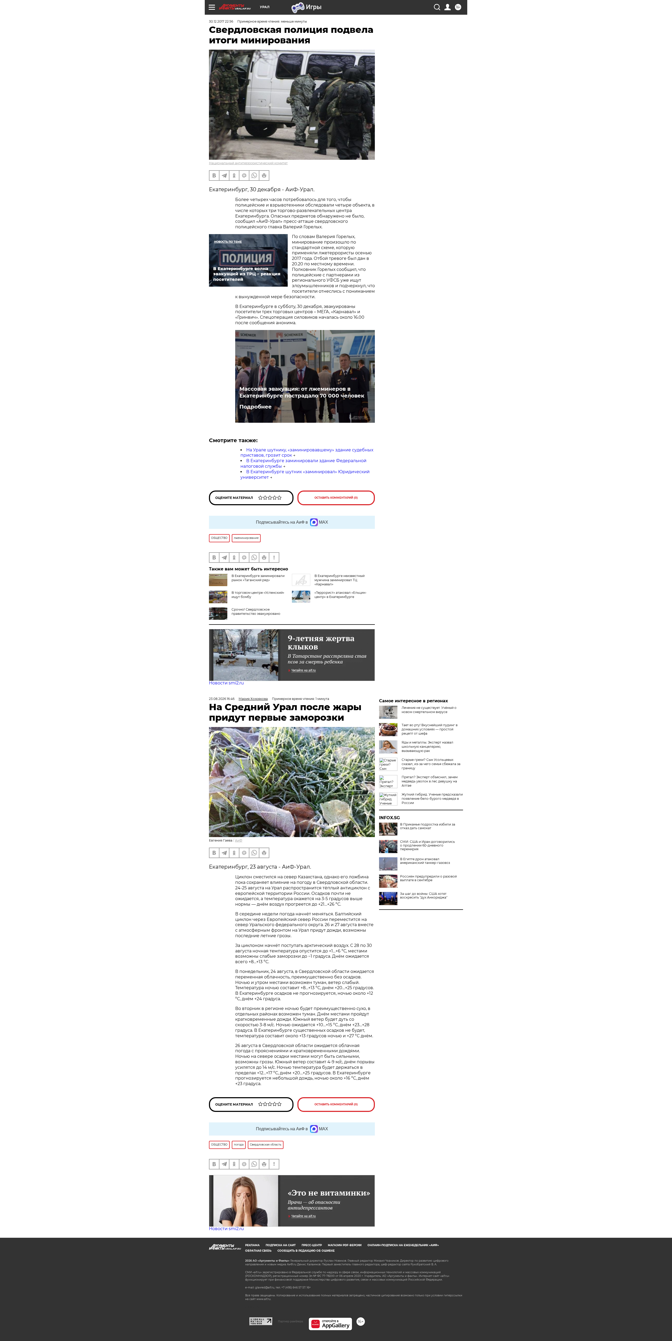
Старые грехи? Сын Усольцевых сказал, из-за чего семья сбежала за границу (431, 764)
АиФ (238, 840)
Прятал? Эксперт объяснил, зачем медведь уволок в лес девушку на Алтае (430, 781)
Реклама (252, 1245)
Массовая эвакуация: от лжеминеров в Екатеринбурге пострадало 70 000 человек (301, 392)
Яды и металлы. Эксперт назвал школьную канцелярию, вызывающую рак (427, 746)
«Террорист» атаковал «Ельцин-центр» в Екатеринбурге (340, 595)
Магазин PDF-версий (344, 1245)
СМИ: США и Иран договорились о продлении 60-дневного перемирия (427, 845)
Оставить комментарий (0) (336, 497)
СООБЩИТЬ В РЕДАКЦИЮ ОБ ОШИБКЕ (306, 1250)
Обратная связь (258, 1250)
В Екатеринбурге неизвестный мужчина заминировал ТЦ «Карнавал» (339, 580)
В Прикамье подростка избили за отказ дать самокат (427, 826)
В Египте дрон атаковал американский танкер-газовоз (425, 861)
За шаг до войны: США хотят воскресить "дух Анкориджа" (423, 895)
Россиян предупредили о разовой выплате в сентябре (428, 878)
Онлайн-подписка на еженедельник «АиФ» (403, 1245)
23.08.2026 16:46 (221, 699)
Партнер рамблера (290, 1321)
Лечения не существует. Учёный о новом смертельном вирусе (429, 710)
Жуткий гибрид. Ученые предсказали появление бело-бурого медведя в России (432, 798)
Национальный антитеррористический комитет (248, 163)
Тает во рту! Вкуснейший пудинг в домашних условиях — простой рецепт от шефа (430, 729)
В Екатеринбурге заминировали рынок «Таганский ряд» (258, 578)
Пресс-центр (312, 1245)
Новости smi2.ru (226, 682)
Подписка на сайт (281, 1245)
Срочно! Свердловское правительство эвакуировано (256, 611)
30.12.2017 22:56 (221, 21)
